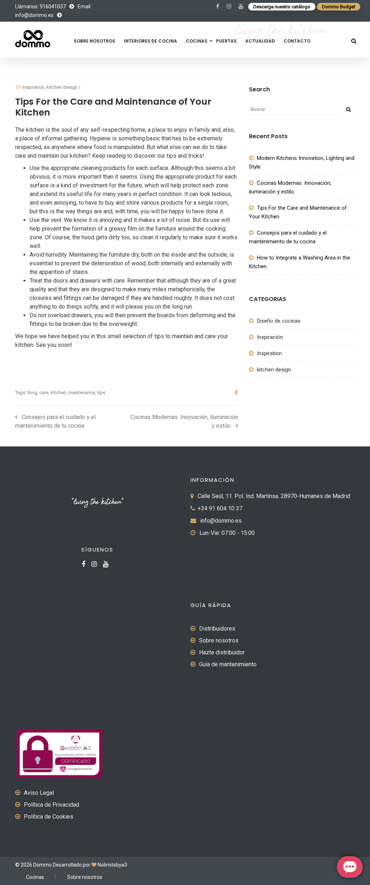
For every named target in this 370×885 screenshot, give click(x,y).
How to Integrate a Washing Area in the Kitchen (299, 262)
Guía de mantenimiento (228, 664)
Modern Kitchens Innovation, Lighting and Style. (301, 162)
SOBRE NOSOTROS (94, 41)
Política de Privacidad (51, 804)
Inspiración (270, 337)
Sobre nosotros (218, 640)
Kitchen (58, 392)
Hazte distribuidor (222, 652)
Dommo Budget (338, 6)
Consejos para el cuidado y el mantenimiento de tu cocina (288, 237)
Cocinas (35, 877)
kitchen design (62, 87)
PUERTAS (226, 41)
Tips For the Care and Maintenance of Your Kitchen (298, 212)
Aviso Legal (39, 792)
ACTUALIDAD (260, 41)
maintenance (81, 392)
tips (101, 392)
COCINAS (196, 41)
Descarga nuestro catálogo (281, 6)
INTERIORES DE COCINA (150, 41)
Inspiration (33, 87)
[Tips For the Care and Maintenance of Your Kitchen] (233, 392)
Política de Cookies (48, 816)
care (43, 392)
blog (32, 392)
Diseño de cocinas (279, 321)
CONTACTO (297, 41)
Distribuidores (217, 628)
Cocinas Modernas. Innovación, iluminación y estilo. (290, 187)
